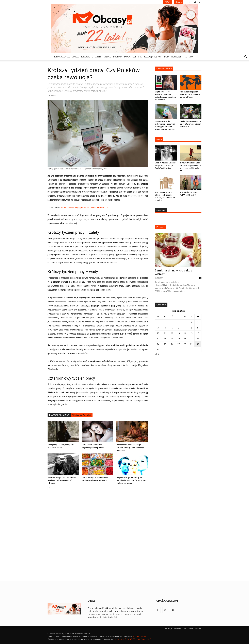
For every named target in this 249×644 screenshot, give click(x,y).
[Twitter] (199, 2)
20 (178, 338)
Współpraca (188, 628)
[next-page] (54, 488)
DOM (166, 56)
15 (191, 333)
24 (158, 344)
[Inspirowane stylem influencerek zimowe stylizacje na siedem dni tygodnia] (166, 182)
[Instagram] (194, 2)
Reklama (177, 628)
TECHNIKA (188, 56)
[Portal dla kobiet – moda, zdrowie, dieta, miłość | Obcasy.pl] (124, 28)
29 (191, 344)
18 (165, 338)
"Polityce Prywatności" (142, 639)
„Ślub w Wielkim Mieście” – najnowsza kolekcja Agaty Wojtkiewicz (165, 165)
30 (198, 344)
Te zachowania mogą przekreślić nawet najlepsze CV (84, 207)
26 (172, 344)
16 (198, 333)
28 (185, 344)
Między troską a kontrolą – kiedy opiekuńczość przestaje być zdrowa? (62, 480)
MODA (127, 56)
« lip (157, 354)
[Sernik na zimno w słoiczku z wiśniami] (178, 250)
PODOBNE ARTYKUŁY (59, 415)
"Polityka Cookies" (139, 636)
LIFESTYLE (96, 56)
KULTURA (137, 56)
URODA (75, 56)
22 (191, 338)
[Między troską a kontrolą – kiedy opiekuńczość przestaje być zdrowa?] (63, 464)
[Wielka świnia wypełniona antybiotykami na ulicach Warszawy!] (191, 111)
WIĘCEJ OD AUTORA (81, 415)
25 (165, 344)
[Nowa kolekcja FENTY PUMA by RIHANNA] (191, 182)
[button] (245, 57)
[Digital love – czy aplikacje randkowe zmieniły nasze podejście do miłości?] (166, 82)
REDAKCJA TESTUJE (153, 56)
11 (165, 333)
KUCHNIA (117, 56)
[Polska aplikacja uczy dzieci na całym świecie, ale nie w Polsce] (191, 82)
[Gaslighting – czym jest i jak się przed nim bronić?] (63, 431)
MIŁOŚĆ (107, 56)
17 (158, 338)
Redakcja (168, 628)
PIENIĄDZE (176, 56)
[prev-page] (49, 488)
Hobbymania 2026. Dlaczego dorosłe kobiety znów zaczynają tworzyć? (130, 448)
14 (185, 333)
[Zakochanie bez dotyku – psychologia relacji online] (97, 431)
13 (178, 333)
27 (178, 344)
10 (158, 333)
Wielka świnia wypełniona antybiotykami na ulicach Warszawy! (190, 124)
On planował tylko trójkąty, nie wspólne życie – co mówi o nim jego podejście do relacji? (131, 480)
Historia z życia (61, 56)
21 (185, 338)
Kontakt (198, 628)
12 (172, 333)
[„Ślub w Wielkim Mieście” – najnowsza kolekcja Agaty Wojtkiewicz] (166, 152)
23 (198, 338)
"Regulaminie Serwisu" (123, 639)
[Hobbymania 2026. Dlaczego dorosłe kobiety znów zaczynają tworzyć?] (132, 431)
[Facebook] (190, 2)
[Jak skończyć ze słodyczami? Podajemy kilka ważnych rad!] (97, 464)
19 (172, 338)
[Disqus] (98, 536)
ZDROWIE (85, 56)
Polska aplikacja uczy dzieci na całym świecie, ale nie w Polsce (190, 94)
